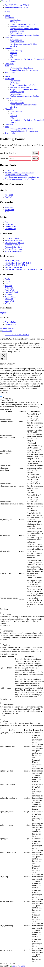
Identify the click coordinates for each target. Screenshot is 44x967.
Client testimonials (17, 42)
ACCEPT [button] (17, 352)
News (7, 66)
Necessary (7, 398)
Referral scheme (16, 33)
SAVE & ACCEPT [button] (7, 964)
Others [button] (2, 716)
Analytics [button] (3, 640)
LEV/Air (13, 55)
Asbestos (13, 53)
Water (12, 57)
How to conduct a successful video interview (22, 177)
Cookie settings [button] (6, 352)
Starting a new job (17, 31)
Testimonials (10, 72)
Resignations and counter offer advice (24, 29)
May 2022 (9, 195)
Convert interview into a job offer (23, 24)
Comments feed (11, 226)
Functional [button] (4, 609)
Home (7, 16)
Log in (7, 222)
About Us (8, 48)
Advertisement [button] (5, 699)
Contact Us (9, 64)
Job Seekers (9, 18)
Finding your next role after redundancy (25, 35)
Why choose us (16, 40)
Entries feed (9, 224)
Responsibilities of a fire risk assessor (24, 70)
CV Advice (14, 22)
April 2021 (9, 197)
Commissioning (16, 50)
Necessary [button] (4, 393)
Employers (9, 37)
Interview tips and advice (19, 26)
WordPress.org (10, 229)
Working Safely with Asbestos (21, 68)
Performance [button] (5, 625)
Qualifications (15, 20)
